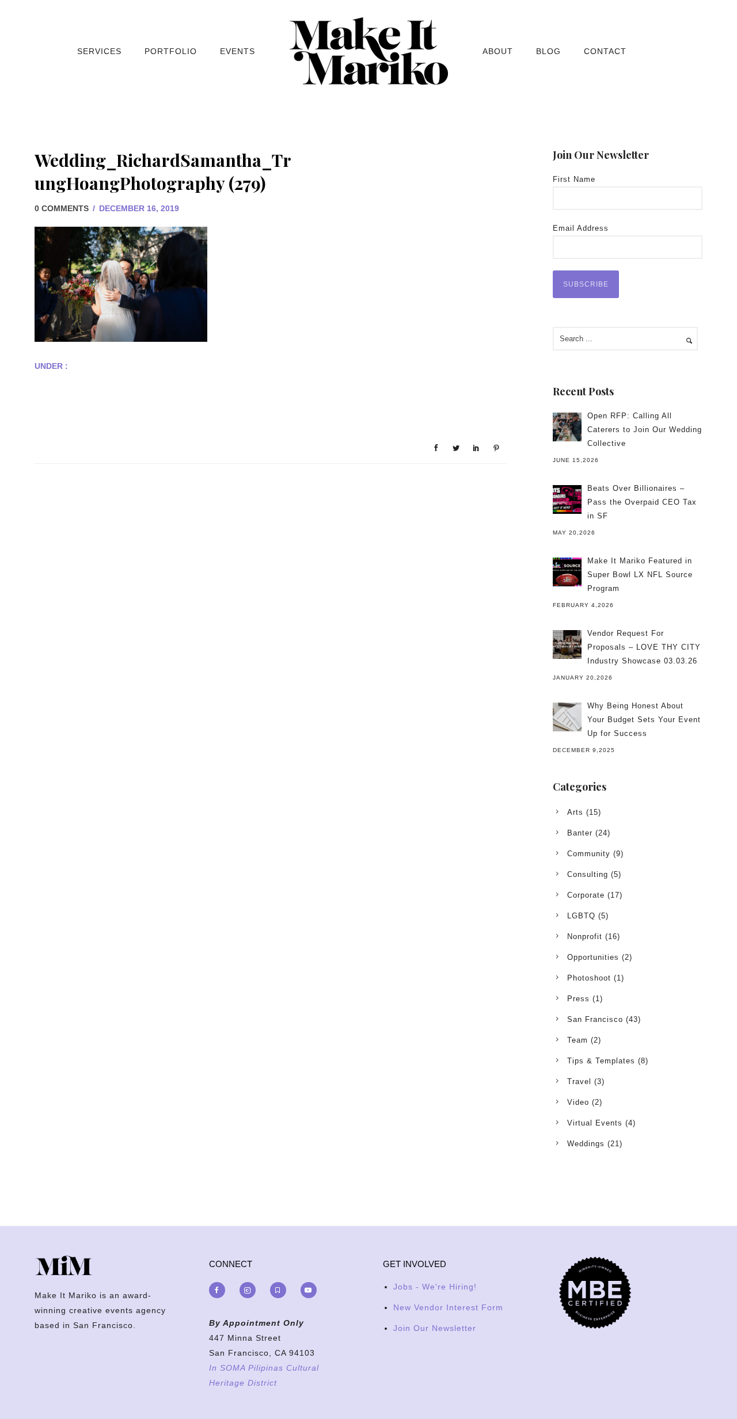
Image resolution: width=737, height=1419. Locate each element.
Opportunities (593, 957)
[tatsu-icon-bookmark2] (281, 1290)
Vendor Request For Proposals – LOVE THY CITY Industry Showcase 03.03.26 (644, 647)
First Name (574, 179)
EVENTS (237, 51)
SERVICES (99, 51)
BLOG (548, 51)
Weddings (586, 1143)
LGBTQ (581, 915)
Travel (579, 1081)
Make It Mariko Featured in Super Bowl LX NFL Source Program (640, 574)
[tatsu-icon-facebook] (220, 1290)
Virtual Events (594, 1123)
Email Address (581, 228)
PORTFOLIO (171, 51)
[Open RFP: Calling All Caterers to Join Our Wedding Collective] (567, 427)
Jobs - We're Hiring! (435, 1286)
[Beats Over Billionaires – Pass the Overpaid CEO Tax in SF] (567, 499)
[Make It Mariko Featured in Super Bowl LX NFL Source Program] (567, 572)
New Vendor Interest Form (448, 1307)
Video (578, 1102)
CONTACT (605, 51)
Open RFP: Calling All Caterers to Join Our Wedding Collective (644, 429)
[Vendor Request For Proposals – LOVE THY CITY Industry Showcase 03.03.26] (567, 644)
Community (588, 853)
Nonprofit (584, 936)
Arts (575, 812)
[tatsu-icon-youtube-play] (309, 1290)
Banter (579, 833)
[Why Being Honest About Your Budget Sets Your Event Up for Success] (567, 717)
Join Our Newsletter (434, 1328)
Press (578, 998)
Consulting (587, 874)
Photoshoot (589, 978)
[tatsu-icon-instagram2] (250, 1290)
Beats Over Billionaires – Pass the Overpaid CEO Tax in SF (642, 502)
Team (577, 1040)
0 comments (62, 208)
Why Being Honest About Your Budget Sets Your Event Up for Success (644, 719)
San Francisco (595, 1019)
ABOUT (498, 51)
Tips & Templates (601, 1060)
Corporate (586, 895)
